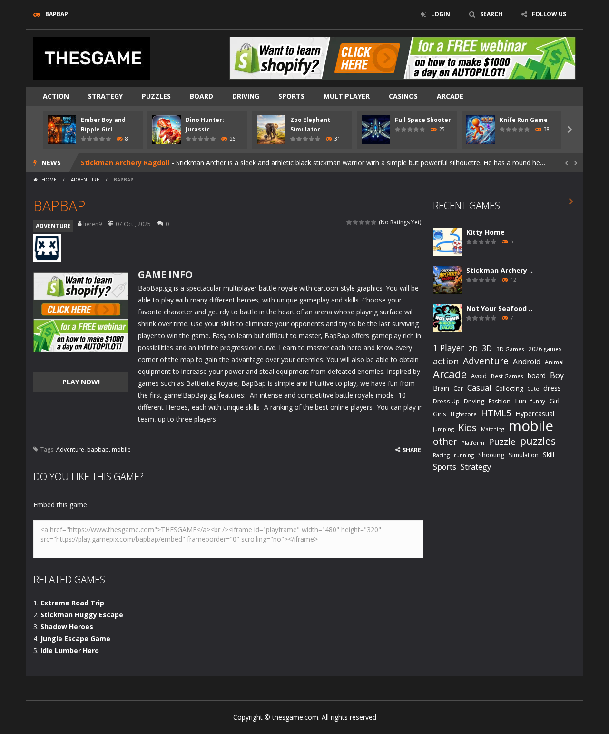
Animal (554, 362)
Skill (548, 454)
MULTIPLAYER (347, 96)
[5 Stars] (374, 222)
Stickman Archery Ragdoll (125, 162)
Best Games (507, 376)
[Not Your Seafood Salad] (447, 317)
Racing (441, 455)
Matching (492, 428)
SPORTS (291, 96)
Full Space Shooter (423, 120)
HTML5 (496, 413)
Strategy (105, 96)
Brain (441, 387)
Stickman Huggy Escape (81, 614)
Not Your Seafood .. (499, 308)
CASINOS (403, 96)
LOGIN (440, 14)
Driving (474, 401)
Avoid (479, 376)
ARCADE (450, 96)
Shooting (491, 455)
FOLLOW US (549, 14)
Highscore (464, 414)
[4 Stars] (368, 222)
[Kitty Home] (447, 241)
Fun (520, 400)
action (446, 361)
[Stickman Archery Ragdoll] (447, 279)
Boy (557, 375)
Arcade (450, 374)
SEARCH (491, 14)
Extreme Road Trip (72, 602)
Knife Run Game (524, 120)
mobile (121, 449)
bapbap (98, 449)
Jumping (443, 428)
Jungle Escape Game (75, 638)
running (464, 455)
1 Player (448, 347)
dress (552, 387)
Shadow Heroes (66, 626)
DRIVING (245, 96)
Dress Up (446, 401)
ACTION (56, 96)
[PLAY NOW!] (62, 128)
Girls (439, 414)
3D (487, 347)
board (537, 375)
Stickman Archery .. (499, 270)
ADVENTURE (85, 179)
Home (49, 179)
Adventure (70, 449)
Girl (555, 400)
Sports (444, 467)
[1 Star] (349, 222)
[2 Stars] (356, 222)
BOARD (201, 96)
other (445, 442)
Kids (467, 427)
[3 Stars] (362, 222)
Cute (533, 388)
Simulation (524, 455)
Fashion (500, 401)
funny (537, 401)
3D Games (510, 348)
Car (458, 388)
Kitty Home (485, 232)
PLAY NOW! (81, 381)
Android (526, 361)
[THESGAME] (91, 57)
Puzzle (502, 441)
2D (473, 348)
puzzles (538, 441)
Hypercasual (534, 413)
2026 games (545, 349)
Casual (479, 387)
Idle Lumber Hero (69, 650)
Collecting (509, 388)
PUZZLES (156, 96)
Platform (473, 442)
